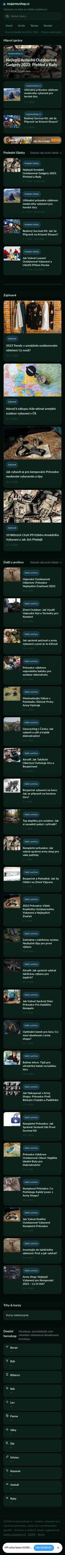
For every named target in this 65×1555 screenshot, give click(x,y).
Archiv (21, 26)
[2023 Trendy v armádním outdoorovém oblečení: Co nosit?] (32, 331)
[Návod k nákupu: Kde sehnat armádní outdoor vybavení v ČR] (32, 394)
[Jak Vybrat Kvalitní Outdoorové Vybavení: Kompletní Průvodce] (32, 1221)
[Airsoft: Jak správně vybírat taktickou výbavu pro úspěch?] (32, 973)
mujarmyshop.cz (18, 4)
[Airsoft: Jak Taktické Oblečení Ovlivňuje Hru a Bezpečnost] (32, 762)
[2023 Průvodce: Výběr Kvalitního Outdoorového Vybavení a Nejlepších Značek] (32, 910)
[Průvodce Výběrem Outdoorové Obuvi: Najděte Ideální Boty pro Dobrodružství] (32, 1159)
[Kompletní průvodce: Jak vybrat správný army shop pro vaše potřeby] (32, 850)
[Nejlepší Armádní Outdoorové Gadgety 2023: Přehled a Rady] (32, 172)
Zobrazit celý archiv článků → (46, 153)
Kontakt (48, 26)
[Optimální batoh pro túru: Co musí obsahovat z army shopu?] (32, 1034)
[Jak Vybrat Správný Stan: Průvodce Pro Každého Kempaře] (32, 1004)
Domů (9, 26)
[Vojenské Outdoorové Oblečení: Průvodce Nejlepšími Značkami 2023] (32, 582)
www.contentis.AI (14, 1534)
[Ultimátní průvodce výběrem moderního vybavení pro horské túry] (32, 203)
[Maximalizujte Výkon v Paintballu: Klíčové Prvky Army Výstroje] (32, 701)
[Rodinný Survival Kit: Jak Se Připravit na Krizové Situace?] (32, 231)
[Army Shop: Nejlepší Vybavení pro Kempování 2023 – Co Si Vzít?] (32, 1279)
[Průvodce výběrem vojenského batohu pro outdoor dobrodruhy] (32, 670)
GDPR (31, 1534)
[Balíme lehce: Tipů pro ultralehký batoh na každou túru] (32, 1065)
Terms (41, 1534)
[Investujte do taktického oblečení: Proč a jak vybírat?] (32, 1250)
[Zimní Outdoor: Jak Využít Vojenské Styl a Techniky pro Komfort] (32, 612)
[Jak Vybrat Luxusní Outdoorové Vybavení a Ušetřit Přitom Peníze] (32, 260)
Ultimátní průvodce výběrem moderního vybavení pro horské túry (41, 93)
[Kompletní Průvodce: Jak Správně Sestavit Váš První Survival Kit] (32, 1126)
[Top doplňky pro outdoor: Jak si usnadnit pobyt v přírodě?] (32, 821)
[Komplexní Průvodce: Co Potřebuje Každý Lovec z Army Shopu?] (32, 1191)
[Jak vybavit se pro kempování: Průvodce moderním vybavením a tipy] (32, 457)
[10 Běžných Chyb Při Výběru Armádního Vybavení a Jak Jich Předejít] (32, 520)
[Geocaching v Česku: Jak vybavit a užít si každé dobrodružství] (32, 731)
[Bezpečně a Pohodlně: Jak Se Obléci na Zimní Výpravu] (32, 879)
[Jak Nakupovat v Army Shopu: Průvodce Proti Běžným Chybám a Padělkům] (32, 1096)
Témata (34, 26)
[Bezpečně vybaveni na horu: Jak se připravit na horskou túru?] (32, 793)
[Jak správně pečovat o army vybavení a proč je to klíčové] (32, 641)
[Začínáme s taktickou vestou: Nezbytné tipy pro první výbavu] (32, 942)
